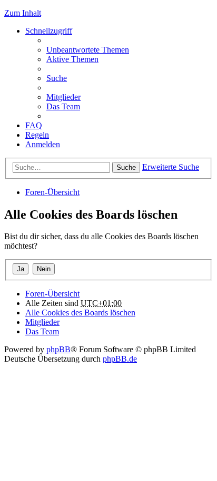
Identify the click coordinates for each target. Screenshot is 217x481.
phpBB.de (120, 358)
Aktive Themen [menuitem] (72, 59)
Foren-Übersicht (52, 192)
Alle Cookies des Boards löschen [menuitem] (80, 312)
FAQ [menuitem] (33, 125)
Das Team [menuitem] (63, 106)
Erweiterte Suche (170, 166)
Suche (126, 167)
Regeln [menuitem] (37, 134)
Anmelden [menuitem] (42, 144)
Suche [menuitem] (56, 78)
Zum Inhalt (22, 12)
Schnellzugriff (48, 30)
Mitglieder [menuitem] (63, 97)
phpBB (58, 349)
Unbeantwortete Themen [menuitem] (87, 49)
